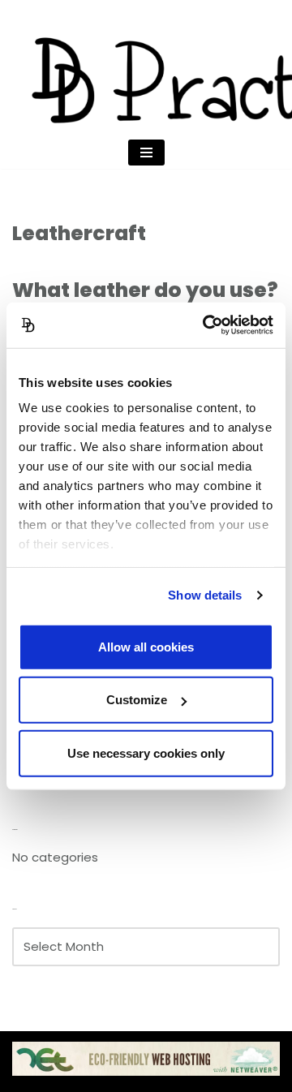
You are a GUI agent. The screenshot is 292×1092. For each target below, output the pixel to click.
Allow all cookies (146, 646)
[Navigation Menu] (146, 153)
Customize (136, 700)
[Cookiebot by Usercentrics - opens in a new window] (206, 325)
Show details (205, 595)
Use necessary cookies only (146, 752)
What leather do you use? (145, 290)
